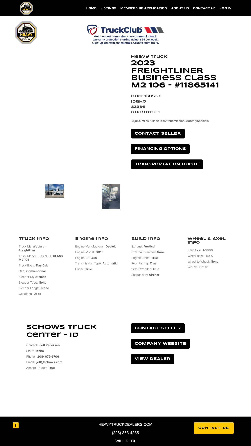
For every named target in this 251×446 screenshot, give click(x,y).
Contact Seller (158, 133)
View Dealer (153, 359)
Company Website (160, 343)
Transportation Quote (167, 164)
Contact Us (204, 8)
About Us (180, 8)
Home (91, 8)
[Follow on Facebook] (16, 425)
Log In (225, 8)
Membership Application (143, 8)
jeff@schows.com (49, 362)
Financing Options (160, 149)
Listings (108, 8)
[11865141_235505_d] (73, 114)
